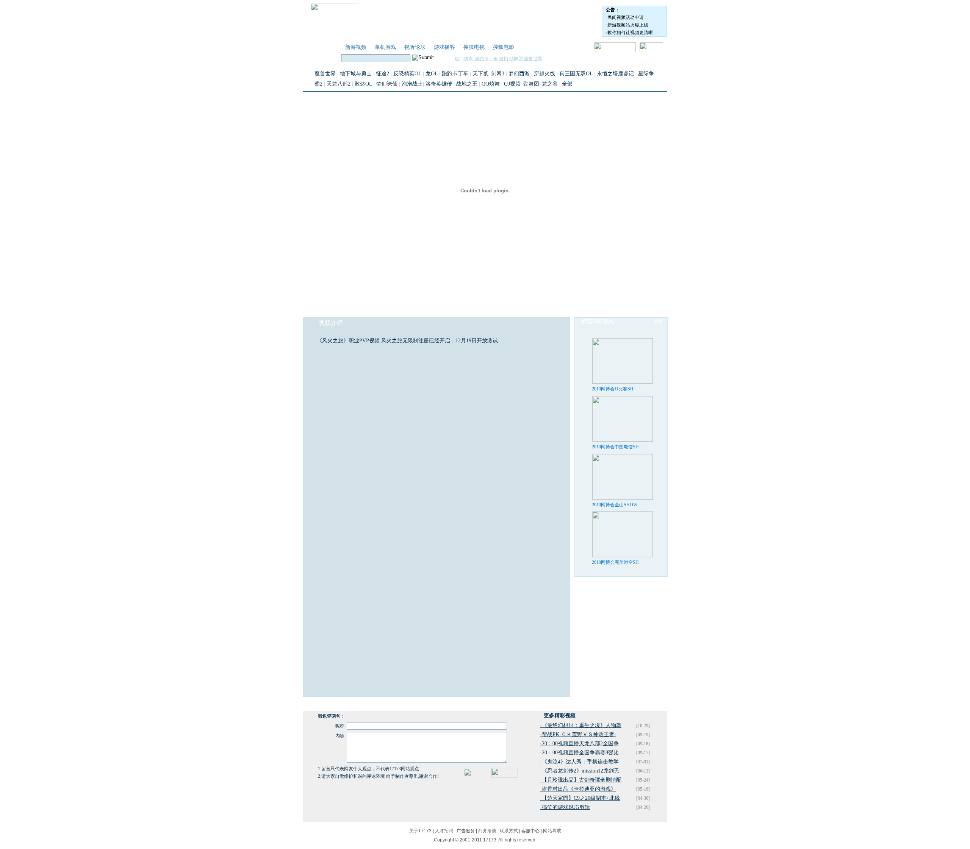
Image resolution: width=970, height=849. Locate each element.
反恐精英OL (407, 73)
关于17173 (420, 830)
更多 (658, 320)
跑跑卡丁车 (486, 58)
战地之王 (466, 84)
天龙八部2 (338, 84)
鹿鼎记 (626, 73)
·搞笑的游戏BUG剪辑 (565, 807)
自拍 (503, 58)
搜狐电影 (503, 47)
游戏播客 (444, 47)
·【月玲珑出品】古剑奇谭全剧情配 (580, 780)
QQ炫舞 (491, 84)
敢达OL (363, 84)
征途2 (382, 73)
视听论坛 (415, 47)
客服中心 (530, 830)
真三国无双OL (576, 73)
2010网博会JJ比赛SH (613, 389)
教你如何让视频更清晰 (630, 32)
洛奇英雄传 (439, 84)
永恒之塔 (607, 73)
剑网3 (497, 73)
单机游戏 (385, 47)
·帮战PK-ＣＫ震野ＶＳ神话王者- (578, 734)
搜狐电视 (474, 47)
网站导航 (552, 830)
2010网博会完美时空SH (615, 562)
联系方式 (509, 830)
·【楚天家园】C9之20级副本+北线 (580, 798)
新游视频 (355, 47)
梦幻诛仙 (386, 84)
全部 (567, 84)
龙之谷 (550, 84)
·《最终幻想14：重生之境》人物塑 (580, 725)
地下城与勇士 (356, 73)
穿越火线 (544, 73)
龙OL (432, 73)
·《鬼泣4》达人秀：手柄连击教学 (579, 762)
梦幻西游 (519, 73)
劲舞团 (516, 58)
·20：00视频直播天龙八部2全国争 (579, 743)
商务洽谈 (487, 830)
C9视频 (512, 84)
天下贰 (480, 73)
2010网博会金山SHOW (614, 504)
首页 (331, 47)
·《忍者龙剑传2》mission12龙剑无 (579, 771)
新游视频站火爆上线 (627, 25)
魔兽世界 (533, 58)
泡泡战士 (412, 84)
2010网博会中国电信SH (615, 446)
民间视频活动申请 (625, 17)
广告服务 (466, 830)
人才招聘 (444, 830)
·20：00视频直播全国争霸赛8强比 (579, 752)
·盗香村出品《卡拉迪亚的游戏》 (578, 789)
